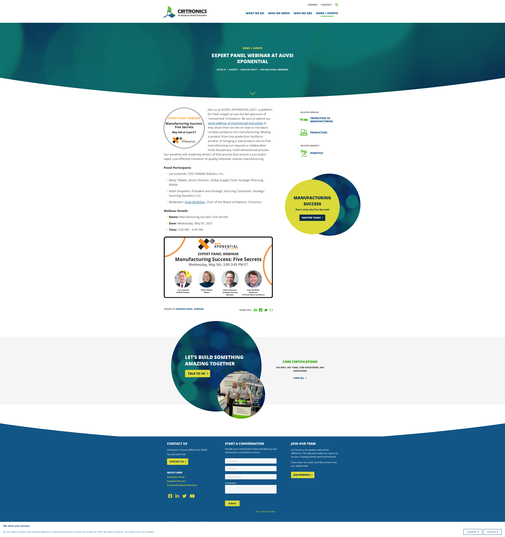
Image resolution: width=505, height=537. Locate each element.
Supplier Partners (176, 481)
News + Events (327, 13)
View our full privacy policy (265, 511)
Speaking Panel (184, 309)
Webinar (199, 309)
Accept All (491, 532)
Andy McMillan (195, 202)
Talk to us (196, 373)
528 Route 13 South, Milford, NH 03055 (187, 449)
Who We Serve (279, 13)
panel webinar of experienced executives (235, 123)
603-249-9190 (178, 454)
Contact (326, 4)
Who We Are (303, 13)
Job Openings (301, 474)
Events (233, 69)
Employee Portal (176, 476)
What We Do (255, 13)
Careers (312, 4)
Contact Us (176, 461)
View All (299, 377)
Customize (471, 532)
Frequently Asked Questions (182, 485)
